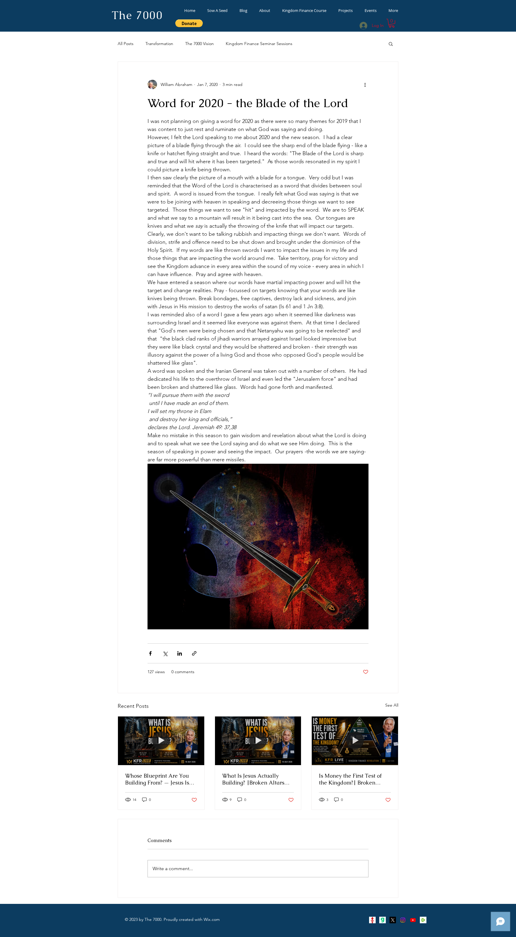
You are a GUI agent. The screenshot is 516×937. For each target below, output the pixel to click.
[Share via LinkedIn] (179, 653)
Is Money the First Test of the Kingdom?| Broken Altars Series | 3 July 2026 (351, 779)
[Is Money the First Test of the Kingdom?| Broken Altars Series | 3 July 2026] (355, 740)
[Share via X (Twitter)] (165, 653)
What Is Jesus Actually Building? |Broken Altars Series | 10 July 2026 (253, 779)
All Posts (125, 43)
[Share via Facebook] (150, 653)
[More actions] (364, 84)
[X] (392, 920)
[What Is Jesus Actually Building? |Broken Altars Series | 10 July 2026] (258, 740)
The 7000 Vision (199, 43)
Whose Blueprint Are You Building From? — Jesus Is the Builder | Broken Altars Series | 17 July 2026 (159, 779)
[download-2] (423, 920)
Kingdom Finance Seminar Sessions (259, 43)
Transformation (159, 43)
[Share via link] (194, 653)
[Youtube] (413, 920)
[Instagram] (403, 920)
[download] (382, 920)
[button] (391, 23)
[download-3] (372, 920)
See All (391, 705)
